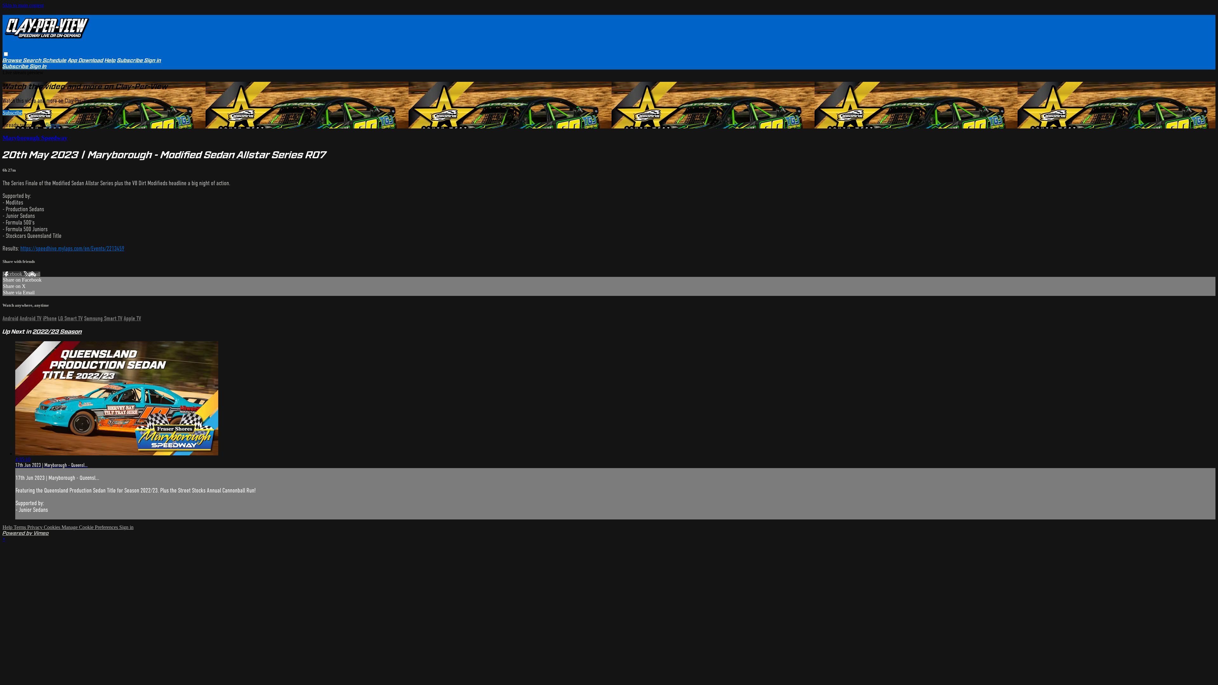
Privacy (35, 527)
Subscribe (12, 112)
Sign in (152, 60)
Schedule (55, 60)
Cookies (53, 527)
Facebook (13, 274)
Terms (20, 527)
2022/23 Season (57, 331)
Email (34, 274)
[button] (6, 54)
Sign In (38, 66)
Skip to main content (23, 5)
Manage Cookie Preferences (90, 527)
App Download (85, 60)
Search (33, 60)
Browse (13, 60)
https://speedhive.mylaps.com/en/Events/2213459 (72, 248)
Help (110, 60)
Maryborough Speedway (35, 137)
